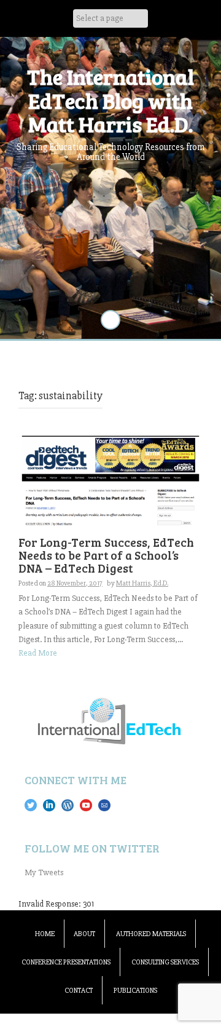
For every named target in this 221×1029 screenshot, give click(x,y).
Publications (135, 990)
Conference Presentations (65, 962)
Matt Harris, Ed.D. (142, 583)
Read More (37, 653)
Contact (78, 990)
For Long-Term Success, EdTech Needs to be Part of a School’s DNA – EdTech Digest (106, 555)
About (84, 934)
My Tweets (44, 872)
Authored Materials (151, 934)
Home (45, 934)
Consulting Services (165, 962)
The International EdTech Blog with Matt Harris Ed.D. (110, 100)
